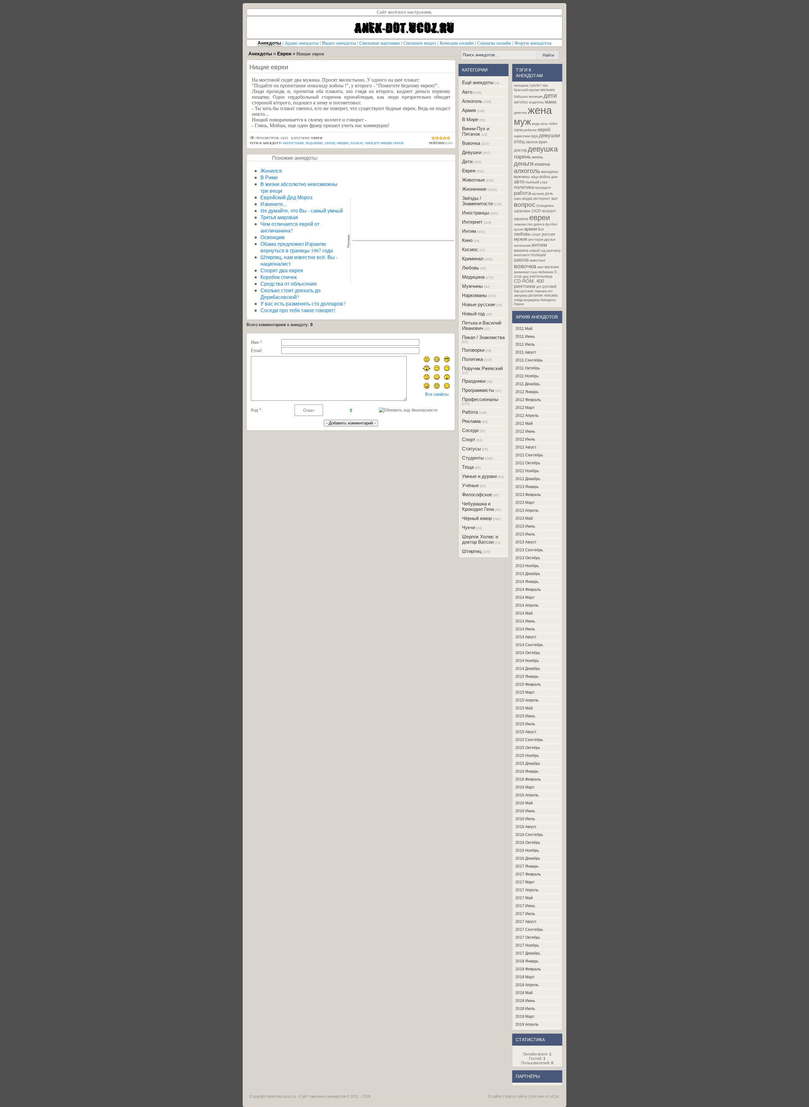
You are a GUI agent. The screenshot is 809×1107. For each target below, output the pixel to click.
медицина (531, 300)
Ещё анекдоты (478, 82)
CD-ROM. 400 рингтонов (529, 284)
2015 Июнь (525, 716)
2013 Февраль (528, 494)
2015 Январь (526, 676)
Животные (473, 179)
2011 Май (523, 328)
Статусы (471, 448)
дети (550, 95)
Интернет (472, 222)
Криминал (473, 258)
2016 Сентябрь (529, 834)
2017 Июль (525, 914)
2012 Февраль (528, 400)
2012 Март (525, 407)
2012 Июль (525, 439)
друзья (549, 239)
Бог (541, 229)
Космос (470, 249)
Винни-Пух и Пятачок (475, 131)
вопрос (525, 204)
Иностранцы (475, 212)
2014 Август (526, 637)
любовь (522, 234)
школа (521, 260)
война (544, 177)
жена (540, 110)
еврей (544, 129)
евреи (330, 143)
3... (556, 272)
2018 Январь (526, 961)
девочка (520, 112)
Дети (467, 161)
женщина (521, 85)
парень (522, 156)
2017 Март (525, 882)
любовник (545, 272)
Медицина (473, 277)
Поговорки (473, 350)
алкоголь (527, 170)
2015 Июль (525, 724)
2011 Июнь (525, 336)
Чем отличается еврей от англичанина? (289, 227)
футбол (551, 224)
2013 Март (525, 502)
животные (537, 260)
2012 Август (526, 447)
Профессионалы (480, 399)
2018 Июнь (525, 1001)
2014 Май (524, 613)
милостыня (293, 143)
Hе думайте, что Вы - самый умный (301, 210)
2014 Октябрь (527, 653)
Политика (472, 359)
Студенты (473, 458)
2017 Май (524, 898)
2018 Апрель (526, 985)
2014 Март (525, 597)
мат (554, 198)
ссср (518, 276)
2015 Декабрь (527, 763)
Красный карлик (526, 90)
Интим (469, 231)
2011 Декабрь (527, 384)
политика (524, 187)
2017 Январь (526, 866)
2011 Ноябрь (526, 376)
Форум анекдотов (532, 43)
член (553, 123)
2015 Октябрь (527, 747)
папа (518, 129)
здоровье (522, 211)
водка (527, 198)
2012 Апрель (526, 415)
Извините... (273, 204)
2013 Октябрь (527, 558)
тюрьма (540, 291)
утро (543, 182)
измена (542, 164)
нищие (343, 143)
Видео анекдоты (339, 43)
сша (533, 272)
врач (542, 141)
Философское (477, 494)
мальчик (547, 90)
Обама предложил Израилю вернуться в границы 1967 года (296, 247)
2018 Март (525, 977)
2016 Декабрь (527, 858)
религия (535, 295)
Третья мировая (279, 217)
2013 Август (526, 542)
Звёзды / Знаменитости (477, 200)
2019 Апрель (526, 1024)
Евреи (468, 170)
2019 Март (525, 1016)
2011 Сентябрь (529, 360)
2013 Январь (526, 487)
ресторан (535, 239)
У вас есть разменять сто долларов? (302, 303)
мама (550, 101)
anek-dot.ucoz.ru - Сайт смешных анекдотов (306, 1096)
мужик (520, 239)
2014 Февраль (528, 589)
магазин (551, 267)
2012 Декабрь (527, 479)
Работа (470, 412)
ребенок (530, 130)
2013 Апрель (526, 510)
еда (534, 135)
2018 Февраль (528, 969)
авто (519, 181)
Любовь (470, 267)
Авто (467, 92)
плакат (356, 143)
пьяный (532, 182)
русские (526, 291)
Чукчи (468, 527)
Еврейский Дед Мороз (286, 197)
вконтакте (522, 255)
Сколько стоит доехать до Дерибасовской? (290, 293)
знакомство (523, 224)
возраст (549, 211)
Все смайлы (436, 394)
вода (535, 124)
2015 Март (525, 692)
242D (536, 211)
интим (539, 245)
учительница (540, 276)
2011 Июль (525, 344)
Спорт (468, 439)
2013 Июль (525, 534)
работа (522, 193)
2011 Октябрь (527, 368)
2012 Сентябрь (529, 455)
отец (519, 141)
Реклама (471, 421)
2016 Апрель (526, 795)
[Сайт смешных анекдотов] (404, 37)
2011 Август (525, 352)
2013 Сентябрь (529, 550)
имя (540, 267)
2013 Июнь (525, 526)
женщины (549, 172)
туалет (535, 85)
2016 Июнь (525, 811)
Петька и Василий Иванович (481, 325)
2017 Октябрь (527, 937)
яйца (534, 177)
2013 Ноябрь (527, 566)
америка (520, 295)
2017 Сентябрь (529, 929)
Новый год (473, 313)
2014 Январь (526, 581)
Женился (271, 170)
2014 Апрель (526, 605)
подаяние (314, 143)
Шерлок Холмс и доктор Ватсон (480, 539)
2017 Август (526, 921)
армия (530, 229)
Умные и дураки (479, 476)
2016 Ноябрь (527, 850)
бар (517, 291)
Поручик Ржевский (482, 368)
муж (522, 121)
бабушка (521, 96)
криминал (521, 272)
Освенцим (272, 237)
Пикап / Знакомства (483, 337)
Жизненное (474, 189)
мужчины (522, 177)
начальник (522, 245)
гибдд (518, 300)
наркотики (522, 136)
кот (550, 291)
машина (521, 250)
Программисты (478, 390)
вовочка (525, 266)
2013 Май (524, 518)
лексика (551, 295)
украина (521, 219)
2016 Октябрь (527, 842)
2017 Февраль (528, 874)
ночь (544, 124)
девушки (549, 135)
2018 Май (524, 993)
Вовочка (471, 143)
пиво (517, 199)
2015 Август (526, 732)
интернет (541, 198)
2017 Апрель (526, 890)
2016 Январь (526, 771)
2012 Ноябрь (527, 471)
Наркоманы (474, 295)
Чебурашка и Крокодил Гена (478, 506)
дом (554, 177)
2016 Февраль (528, 779)
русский (550, 286)
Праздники (473, 381)
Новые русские (478, 304)
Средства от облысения (288, 283)
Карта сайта (516, 1096)
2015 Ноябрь (527, 755)
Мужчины (472, 286)
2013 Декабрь (527, 574)
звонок (532, 142)
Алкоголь (472, 101)
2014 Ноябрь (527, 661)
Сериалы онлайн (494, 43)
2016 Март (525, 787)
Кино (467, 240)
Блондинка (545, 205)
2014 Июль (525, 629)
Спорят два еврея (281, 270)
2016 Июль (525, 819)
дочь (549, 193)
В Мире (470, 119)
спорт (536, 234)
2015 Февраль (528, 684)
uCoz (554, 1096)
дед (525, 276)
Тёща (468, 467)
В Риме (269, 177)
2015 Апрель (526, 700)
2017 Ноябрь (527, 945)
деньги (523, 163)
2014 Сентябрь (529, 645)
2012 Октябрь (527, 463)
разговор (553, 250)
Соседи (470, 430)
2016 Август (526, 827)
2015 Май (524, 708)
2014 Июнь (525, 621)
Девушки (471, 152)
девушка (543, 149)
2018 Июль (525, 1008)
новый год (537, 250)
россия (548, 234)
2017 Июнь (525, 906)
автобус (521, 102)
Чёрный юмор (477, 518)
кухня (518, 229)
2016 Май (524, 803)
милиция (536, 96)
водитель (536, 102)
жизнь (537, 157)
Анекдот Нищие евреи (384, 143)
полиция (538, 255)
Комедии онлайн (457, 43)
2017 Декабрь (527, 953)
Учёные (470, 485)
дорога (538, 224)
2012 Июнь (525, 431)
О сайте (495, 1096)
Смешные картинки (379, 43)
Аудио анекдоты (302, 43)
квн (545, 85)
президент (543, 187)
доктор (520, 150)
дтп (539, 286)
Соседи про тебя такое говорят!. (298, 310)
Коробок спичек (278, 277)
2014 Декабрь (527, 668)
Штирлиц (472, 551)
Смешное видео (419, 43)
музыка (538, 193)
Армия (469, 110)
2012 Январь (526, 392)
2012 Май (524, 423)
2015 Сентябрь (529, 740)
